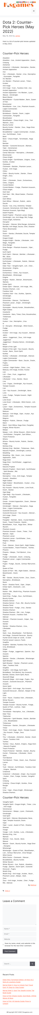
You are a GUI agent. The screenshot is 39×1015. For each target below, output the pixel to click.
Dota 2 (7, 891)
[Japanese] (28, 2)
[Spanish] (35, 2)
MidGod (33, 885)
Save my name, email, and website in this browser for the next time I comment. (20, 944)
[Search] (32, 964)
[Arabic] (17, 2)
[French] (22, 2)
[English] (20, 2)
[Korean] (30, 2)
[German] (24, 2)
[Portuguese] (33, 2)
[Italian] (26, 2)
